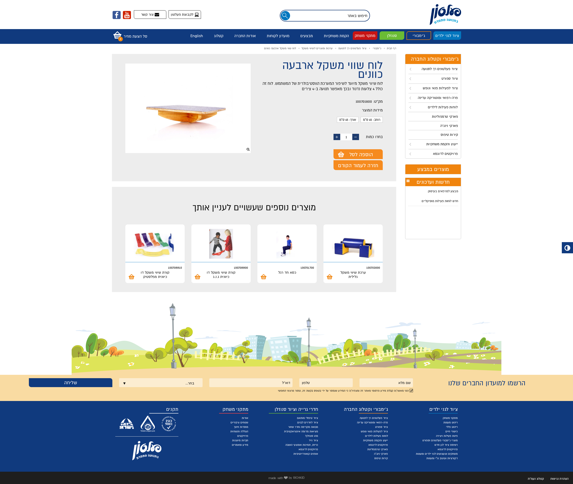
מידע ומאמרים (240, 444)
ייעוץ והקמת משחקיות (375, 440)
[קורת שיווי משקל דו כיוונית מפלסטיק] (155, 244)
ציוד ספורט (381, 427)
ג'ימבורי (419, 35)
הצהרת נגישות (559, 478)
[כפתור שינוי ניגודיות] (567, 247)
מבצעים (306, 36)
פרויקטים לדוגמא (378, 444)
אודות (245, 418)
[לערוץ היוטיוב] (127, 15)
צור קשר (148, 14)
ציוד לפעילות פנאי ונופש (374, 431)
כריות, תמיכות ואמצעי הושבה (301, 444)
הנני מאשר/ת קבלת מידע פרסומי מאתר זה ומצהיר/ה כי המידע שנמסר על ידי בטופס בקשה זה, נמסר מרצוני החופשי (343, 390)
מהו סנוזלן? (311, 435)
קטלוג (218, 36)
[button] (129, 33)
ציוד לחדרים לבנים (307, 422)
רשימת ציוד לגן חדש (446, 444)
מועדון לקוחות (278, 36)
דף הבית (391, 48)
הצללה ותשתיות (239, 431)
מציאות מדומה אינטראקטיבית (301, 431)
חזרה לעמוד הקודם (358, 165)
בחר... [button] (189, 383)
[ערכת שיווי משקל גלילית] (353, 244)
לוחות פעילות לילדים (376, 435)
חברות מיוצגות (240, 440)
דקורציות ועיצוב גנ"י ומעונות (442, 458)
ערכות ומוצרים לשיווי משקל (317, 48)
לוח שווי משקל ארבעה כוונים (280, 48)
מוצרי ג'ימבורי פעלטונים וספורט (440, 440)
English (196, 36)
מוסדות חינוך (241, 427)
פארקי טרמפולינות (377, 449)
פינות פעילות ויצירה (447, 435)
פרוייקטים (242, 435)
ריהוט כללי (452, 427)
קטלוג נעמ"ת (536, 478)
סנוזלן (392, 35)
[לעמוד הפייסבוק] (116, 15)
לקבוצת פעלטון (183, 14)
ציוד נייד (313, 440)
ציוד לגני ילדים (447, 35)
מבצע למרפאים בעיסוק (443, 191)
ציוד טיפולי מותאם (307, 418)
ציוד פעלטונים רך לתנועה (352, 48)
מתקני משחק (365, 35)
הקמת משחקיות (336, 36)
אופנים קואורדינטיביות (305, 453)
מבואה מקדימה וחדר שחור (303, 427)
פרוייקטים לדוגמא (448, 449)
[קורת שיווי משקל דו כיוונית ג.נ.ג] (221, 244)
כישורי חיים (451, 431)
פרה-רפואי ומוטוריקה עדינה (372, 422)
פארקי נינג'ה (381, 453)
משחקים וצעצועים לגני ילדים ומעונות (437, 453)
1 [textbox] (346, 137)
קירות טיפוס (381, 458)
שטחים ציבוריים (239, 422)
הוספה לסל (361, 154)
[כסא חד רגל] (287, 244)
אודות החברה (245, 36)
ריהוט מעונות (450, 422)
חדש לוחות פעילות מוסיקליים (440, 201)
